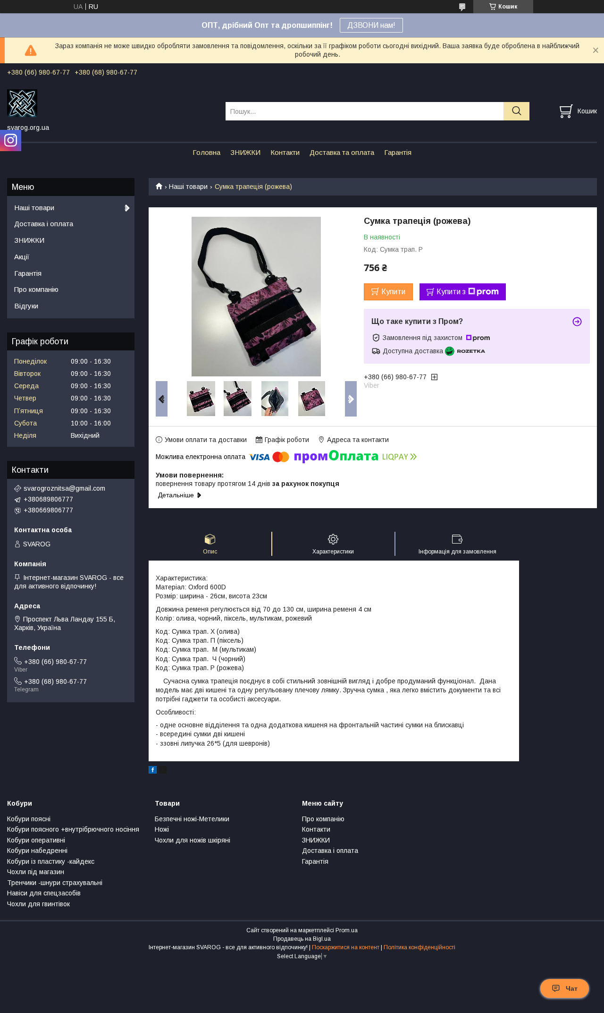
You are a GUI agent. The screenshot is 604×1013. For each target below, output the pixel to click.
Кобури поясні (28, 819)
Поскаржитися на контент (345, 947)
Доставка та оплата (342, 152)
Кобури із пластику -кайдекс (50, 861)
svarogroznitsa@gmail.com (64, 488)
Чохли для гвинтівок (38, 904)
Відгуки (26, 306)
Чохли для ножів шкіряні (192, 840)
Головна (206, 152)
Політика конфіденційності (419, 947)
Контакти (285, 152)
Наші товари (188, 186)
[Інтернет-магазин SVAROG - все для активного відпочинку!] (110, 102)
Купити (393, 292)
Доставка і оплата (43, 224)
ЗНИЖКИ (245, 152)
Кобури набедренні (37, 850)
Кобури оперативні (36, 840)
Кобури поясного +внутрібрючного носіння (73, 829)
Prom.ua (347, 930)
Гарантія (397, 152)
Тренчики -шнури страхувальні (54, 882)
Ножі (162, 829)
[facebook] (153, 771)
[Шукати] (516, 111)
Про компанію (36, 289)
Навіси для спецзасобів (44, 893)
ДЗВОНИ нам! (371, 25)
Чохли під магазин (35, 872)
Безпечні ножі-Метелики (192, 819)
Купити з (451, 292)
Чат (572, 988)
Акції (21, 257)
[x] (163, 771)
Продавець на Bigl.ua (302, 939)
